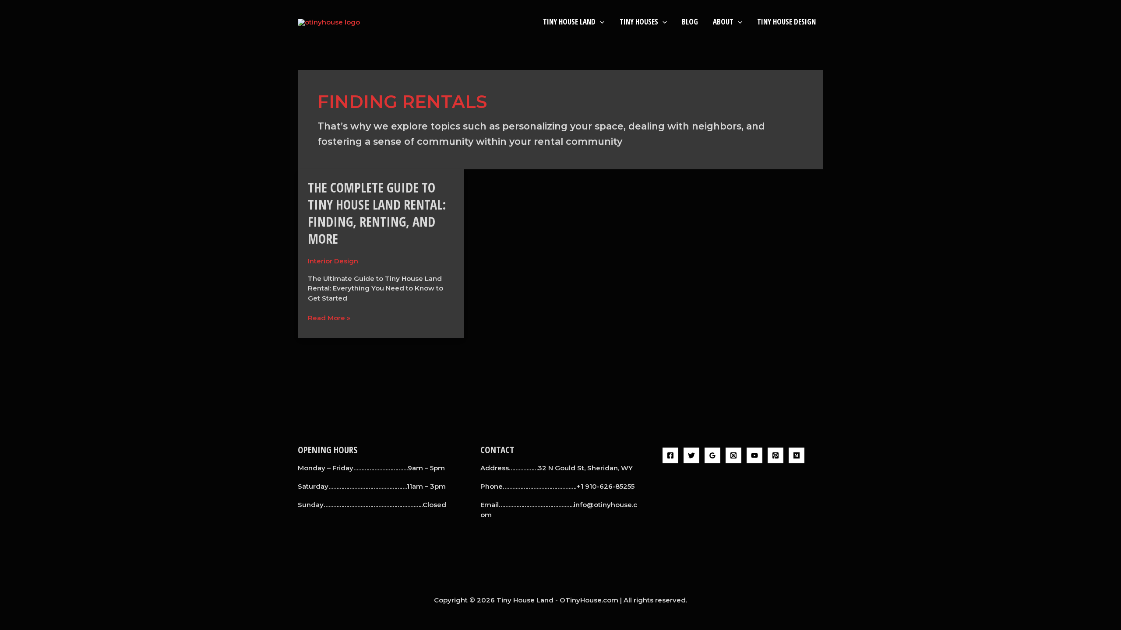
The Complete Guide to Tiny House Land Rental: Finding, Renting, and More (377, 213)
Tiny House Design (786, 22)
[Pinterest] (775, 455)
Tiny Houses (639, 22)
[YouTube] (754, 455)
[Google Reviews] (712, 455)
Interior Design (333, 261)
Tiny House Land (569, 22)
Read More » (329, 317)
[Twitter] (691, 455)
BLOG (690, 22)
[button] (600, 22)
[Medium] (796, 455)
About (723, 22)
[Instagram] (733, 455)
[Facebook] (670, 455)
